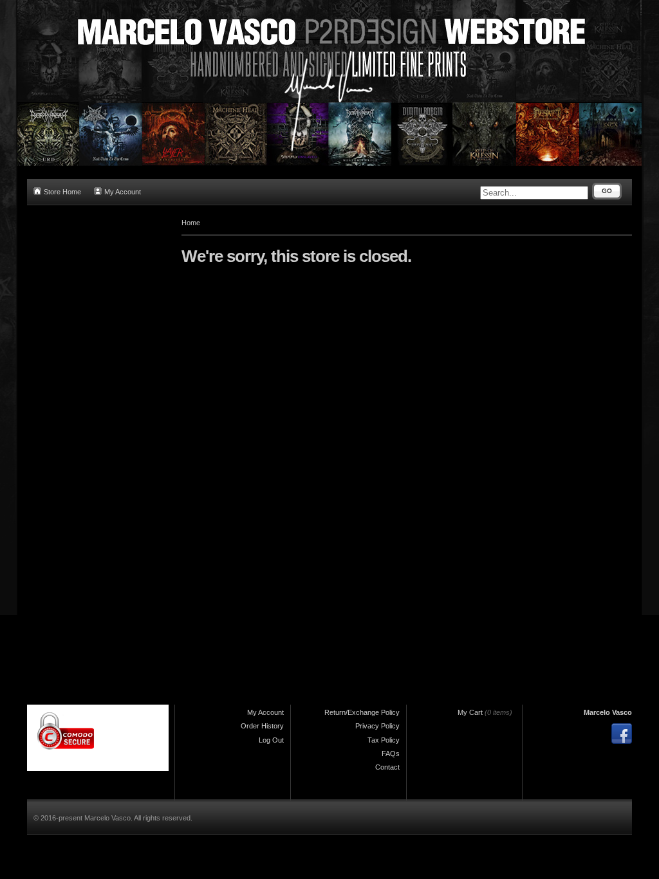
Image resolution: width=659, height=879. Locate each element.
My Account (122, 192)
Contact (387, 767)
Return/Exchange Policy (362, 712)
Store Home (62, 192)
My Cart (470, 712)
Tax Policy (383, 740)
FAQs (391, 753)
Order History (262, 726)
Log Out (271, 740)
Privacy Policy (377, 726)
